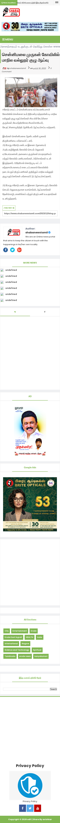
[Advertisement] (30, 572)
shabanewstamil (36, 232)
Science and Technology (17, 650)
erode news (25, 656)
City (7, 631)
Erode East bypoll (13, 637)
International (11, 643)
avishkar (47, 819)
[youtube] (37, 808)
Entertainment (19, 631)
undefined (11, 270)
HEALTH (29, 637)
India (39, 637)
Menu (9, 39)
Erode (33, 631)
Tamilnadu (10, 656)
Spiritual (37, 650)
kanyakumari (40, 656)
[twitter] (30, 808)
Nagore (25, 643)
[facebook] (22, 808)
